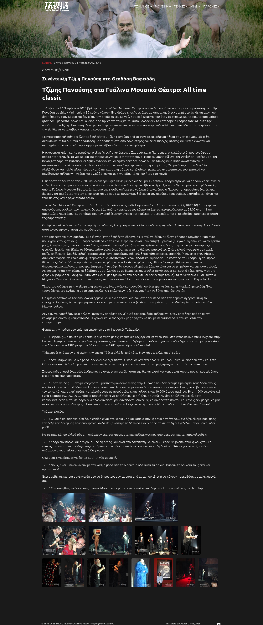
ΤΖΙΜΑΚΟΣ (141, 6)
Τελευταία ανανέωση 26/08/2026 (183, 623)
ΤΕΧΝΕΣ (179, 6)
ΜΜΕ (194, 6)
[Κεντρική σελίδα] (59, 11)
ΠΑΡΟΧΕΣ (210, 6)
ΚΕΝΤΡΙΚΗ (48, 62)
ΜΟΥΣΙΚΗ (161, 6)
